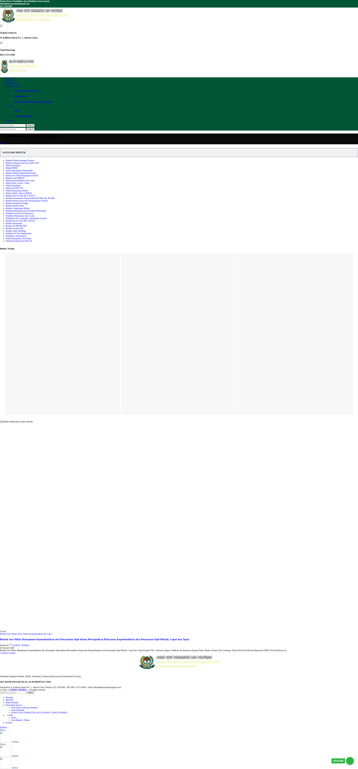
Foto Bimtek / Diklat (22, 116)
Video (16, 110)
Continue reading (7, 653)
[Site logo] (35, 23)
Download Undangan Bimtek (26, 90)
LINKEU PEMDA (20, 645)
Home (2, 143)
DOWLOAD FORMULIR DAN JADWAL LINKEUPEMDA (33, 102)
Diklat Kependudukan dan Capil (37, 634)
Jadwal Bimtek (20, 96)
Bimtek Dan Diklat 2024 (11, 634)
